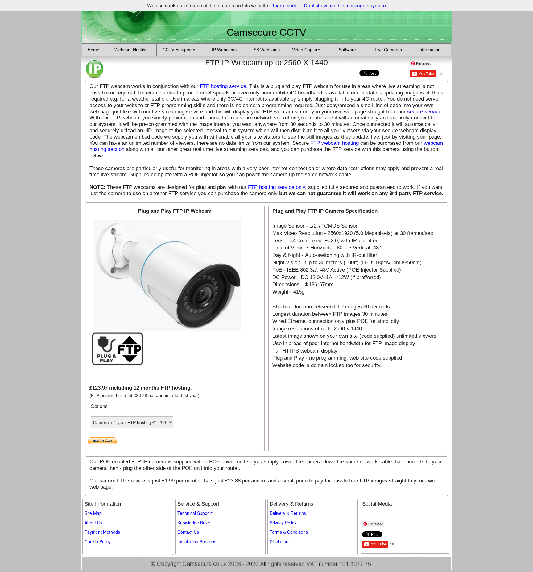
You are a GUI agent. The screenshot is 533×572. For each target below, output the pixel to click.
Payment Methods (102, 532)
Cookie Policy (98, 541)
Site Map (93, 513)
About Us (93, 523)
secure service (424, 112)
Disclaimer (280, 541)
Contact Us (188, 532)
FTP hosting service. (224, 86)
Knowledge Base (193, 523)
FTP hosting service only (276, 187)
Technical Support (195, 513)
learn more (284, 5)
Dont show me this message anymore (345, 5)
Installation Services (196, 541)
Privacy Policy (283, 523)
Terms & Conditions (289, 532)
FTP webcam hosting (334, 143)
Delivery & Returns (288, 513)
